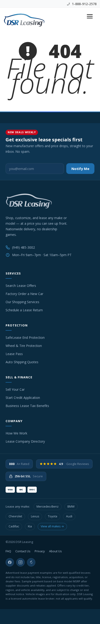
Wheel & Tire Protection (24, 345)
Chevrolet (15, 516)
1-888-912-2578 (84, 4)
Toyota (52, 516)
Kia (30, 526)
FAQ (8, 551)
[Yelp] (31, 562)
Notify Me (80, 168)
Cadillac (14, 526)
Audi (69, 516)
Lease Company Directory (25, 441)
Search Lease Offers (21, 285)
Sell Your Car (15, 389)
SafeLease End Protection (25, 337)
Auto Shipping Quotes (22, 362)
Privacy (40, 551)
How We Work (16, 433)
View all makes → (52, 526)
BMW (71, 507)
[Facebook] (10, 562)
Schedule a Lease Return (24, 310)
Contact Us (22, 551)
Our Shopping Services (22, 302)
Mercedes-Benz (48, 507)
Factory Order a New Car (24, 294)
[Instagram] (20, 562)
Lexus (35, 516)
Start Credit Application (23, 397)
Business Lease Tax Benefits (27, 406)
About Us (55, 551)
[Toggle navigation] (89, 16)
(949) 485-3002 (23, 247)
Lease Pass (14, 354)
